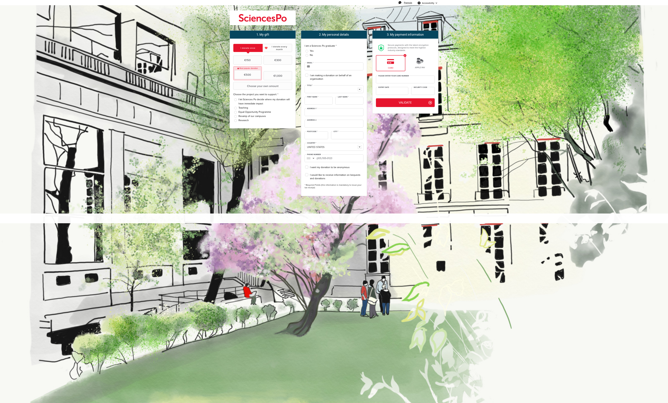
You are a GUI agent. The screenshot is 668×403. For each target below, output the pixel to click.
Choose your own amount (263, 86)
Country (311, 143)
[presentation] (248, 48)
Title (310, 85)
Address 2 (311, 120)
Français (408, 2)
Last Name (343, 97)
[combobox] (334, 89)
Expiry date (383, 87)
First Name (313, 97)
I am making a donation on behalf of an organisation (331, 77)
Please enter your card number (393, 76)
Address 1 (312, 109)
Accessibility (428, 3)
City (336, 132)
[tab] (248, 48)
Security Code (420, 87)
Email (310, 63)
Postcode (312, 132)
